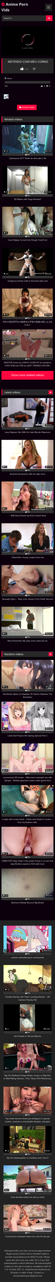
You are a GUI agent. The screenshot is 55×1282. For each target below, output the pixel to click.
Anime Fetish (28, 107)
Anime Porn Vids (14, 7)
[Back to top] (46, 1273)
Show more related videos (27, 375)
